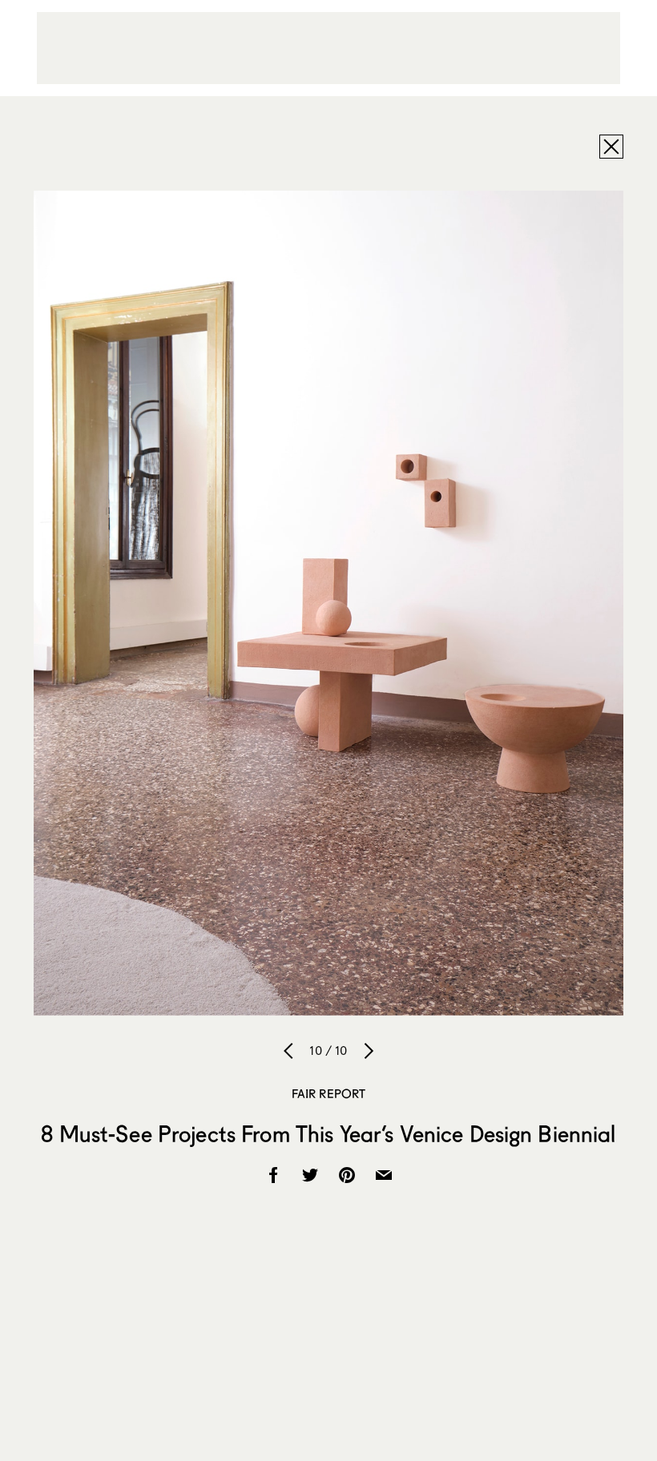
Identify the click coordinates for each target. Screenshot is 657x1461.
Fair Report (329, 1093)
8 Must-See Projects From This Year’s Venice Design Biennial (328, 1133)
